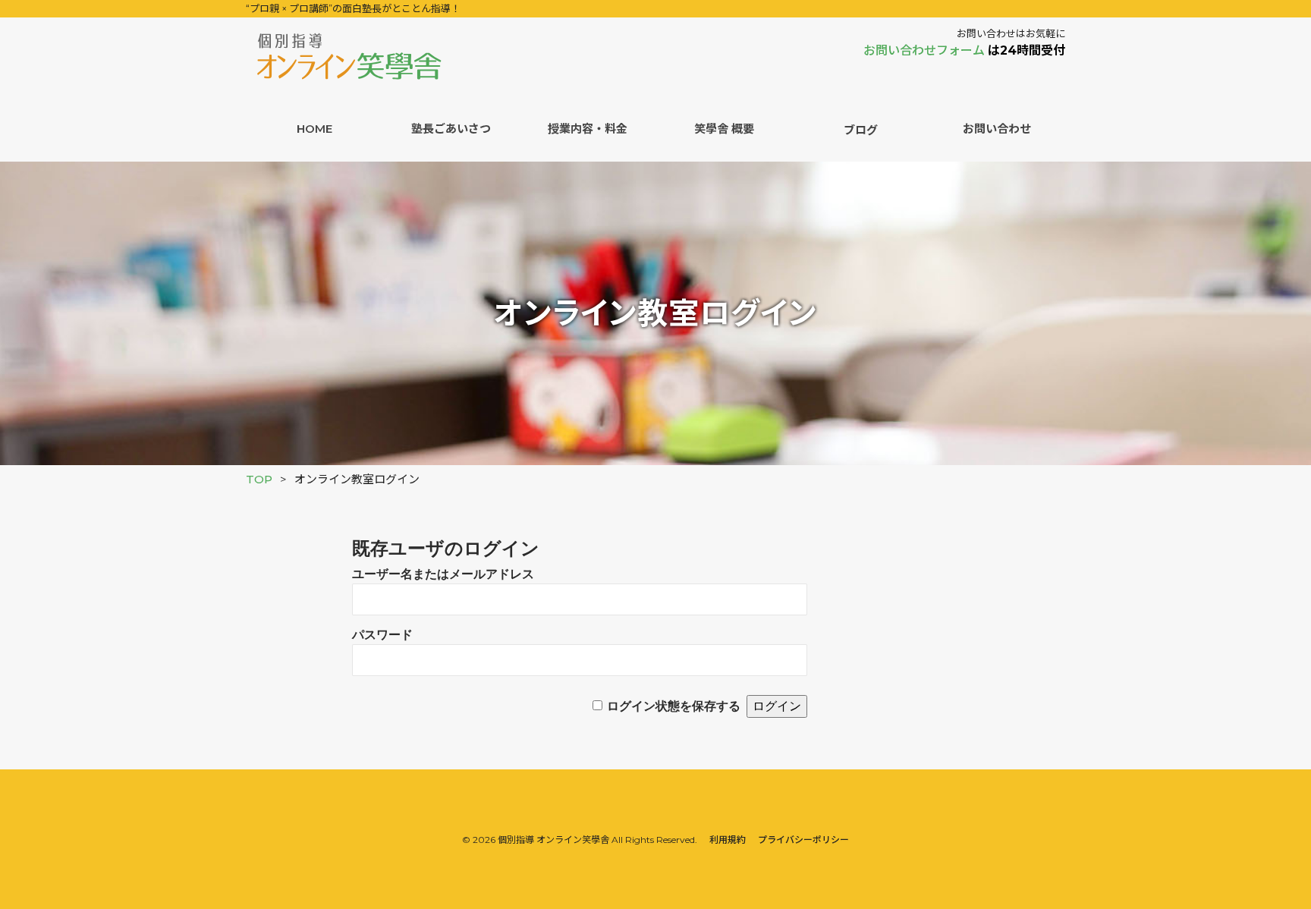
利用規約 (727, 839)
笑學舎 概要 (724, 128)
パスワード (382, 634)
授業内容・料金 (587, 128)
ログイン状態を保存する (673, 706)
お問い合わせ (997, 128)
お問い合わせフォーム (925, 50)
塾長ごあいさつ (451, 128)
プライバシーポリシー (803, 839)
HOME (314, 128)
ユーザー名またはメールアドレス (443, 574)
